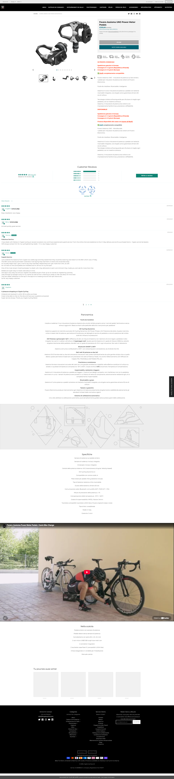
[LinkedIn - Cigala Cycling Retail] (139, 14)
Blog (100, 742)
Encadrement (101, 736)
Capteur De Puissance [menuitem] (56, 7)
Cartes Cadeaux (100, 731)
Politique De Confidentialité (100, 733)
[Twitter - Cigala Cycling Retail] (129, 14)
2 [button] (86, 305)
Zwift (101, 73)
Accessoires (72, 731)
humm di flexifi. (127, 121)
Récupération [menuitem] (146, 7)
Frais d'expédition (113, 31)
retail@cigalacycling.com (45, 716)
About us (100, 721)
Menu (73, 717)
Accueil (36, 13)
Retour (101, 719)
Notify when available (119, 47)
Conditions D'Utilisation (101, 734)
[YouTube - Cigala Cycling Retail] (137, 14)
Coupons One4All (101, 729)
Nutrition (72, 736)
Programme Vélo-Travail (101, 725)
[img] (5, 206)
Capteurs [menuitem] (103, 7)
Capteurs (73, 725)
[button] (77, 171)
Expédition (100, 727)
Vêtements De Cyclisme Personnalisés (100, 740)
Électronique (72, 723)
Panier (169, 1)
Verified (86, 196)
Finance (100, 723)
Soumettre (137, 722)
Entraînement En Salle (72, 721)
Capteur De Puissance (72, 719)
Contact (100, 717)
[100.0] (82, 189)
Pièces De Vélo (72, 729)
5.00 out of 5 (32, 175)
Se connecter (149, 1)
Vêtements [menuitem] (158, 7)
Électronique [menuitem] (92, 7)
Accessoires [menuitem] (133, 7)
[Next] (95, 70)
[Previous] (33, 70)
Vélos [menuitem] (110, 7)
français (13, 1)
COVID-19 (100, 744)
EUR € (18, 1)
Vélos (72, 727)
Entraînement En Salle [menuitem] (75, 7)
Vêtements (72, 734)
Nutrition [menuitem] (168, 7)
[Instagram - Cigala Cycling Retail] (134, 14)
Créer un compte (159, 1)
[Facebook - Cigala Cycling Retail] (131, 14)
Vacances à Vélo (100, 738)
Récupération (73, 733)
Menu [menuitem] (44, 7)
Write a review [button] (147, 175)
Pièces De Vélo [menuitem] (121, 7)
